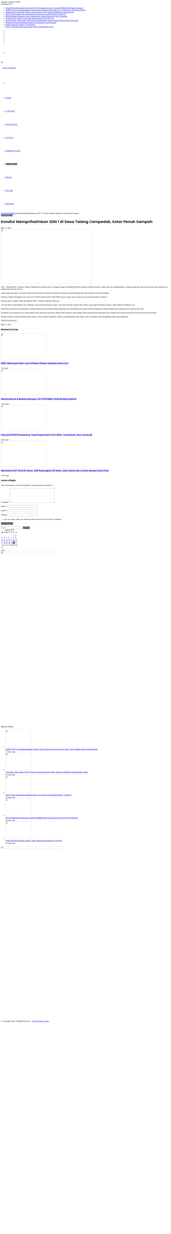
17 (2, 543)
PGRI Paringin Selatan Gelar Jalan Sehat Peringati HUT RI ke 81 (30, 18)
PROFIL (9, 177)
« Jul (2, 550)
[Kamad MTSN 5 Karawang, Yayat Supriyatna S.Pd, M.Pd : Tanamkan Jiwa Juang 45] (23, 430)
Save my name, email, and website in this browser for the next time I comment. (33, 519)
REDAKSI (10, 204)
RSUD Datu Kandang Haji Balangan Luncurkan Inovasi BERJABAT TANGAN (36, 14)
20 (9, 543)
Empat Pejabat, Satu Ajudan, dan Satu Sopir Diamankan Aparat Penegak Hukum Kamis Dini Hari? (42, 20)
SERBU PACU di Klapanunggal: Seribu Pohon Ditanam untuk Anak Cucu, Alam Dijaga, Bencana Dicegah (45, 10)
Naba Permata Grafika (40, 1021)
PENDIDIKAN (11, 164)
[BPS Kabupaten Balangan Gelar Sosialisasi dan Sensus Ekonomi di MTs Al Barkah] (18, 815)
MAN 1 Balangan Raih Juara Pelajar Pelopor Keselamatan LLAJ (30, 27)
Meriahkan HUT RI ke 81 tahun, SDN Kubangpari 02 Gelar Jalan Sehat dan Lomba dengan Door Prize (55, 470)
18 (4, 543)
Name (4, 506)
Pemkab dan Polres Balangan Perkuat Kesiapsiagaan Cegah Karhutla (31, 23)
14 (11, 540)
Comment (5, 502)
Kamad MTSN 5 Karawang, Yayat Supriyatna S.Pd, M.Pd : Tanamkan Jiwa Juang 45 (46, 434)
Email (4, 511)
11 (4, 540)
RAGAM (9, 191)
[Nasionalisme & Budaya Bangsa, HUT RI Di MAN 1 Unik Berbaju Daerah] (23, 394)
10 (2, 540)
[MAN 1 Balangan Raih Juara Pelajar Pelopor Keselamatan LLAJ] (23, 358)
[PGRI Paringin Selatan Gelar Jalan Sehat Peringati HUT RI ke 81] (18, 838)
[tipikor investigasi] (8, 68)
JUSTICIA (10, 138)
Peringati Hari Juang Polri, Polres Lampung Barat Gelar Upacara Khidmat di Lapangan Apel (40, 12)
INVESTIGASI (11, 124)
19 (7, 543)
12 (7, 540)
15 (14, 540)
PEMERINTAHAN (13, 151)
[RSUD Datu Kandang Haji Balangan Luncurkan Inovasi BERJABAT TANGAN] (18, 792)
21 (11, 543)
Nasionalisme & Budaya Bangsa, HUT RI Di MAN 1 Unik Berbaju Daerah (38, 399)
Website (4, 515)
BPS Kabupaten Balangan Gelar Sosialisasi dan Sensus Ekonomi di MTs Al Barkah (36, 16)
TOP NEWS (10, 111)
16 (16, 540)
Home (8, 98)
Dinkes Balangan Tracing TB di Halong (20, 25)
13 (9, 540)
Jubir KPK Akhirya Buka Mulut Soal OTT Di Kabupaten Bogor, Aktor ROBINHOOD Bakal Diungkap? (44, 8)
